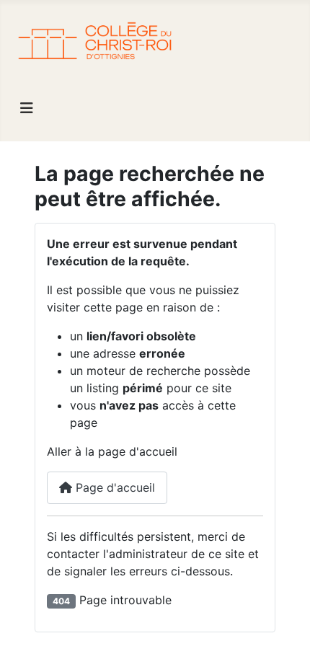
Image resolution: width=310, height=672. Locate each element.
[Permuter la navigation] (27, 108)
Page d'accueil (113, 487)
